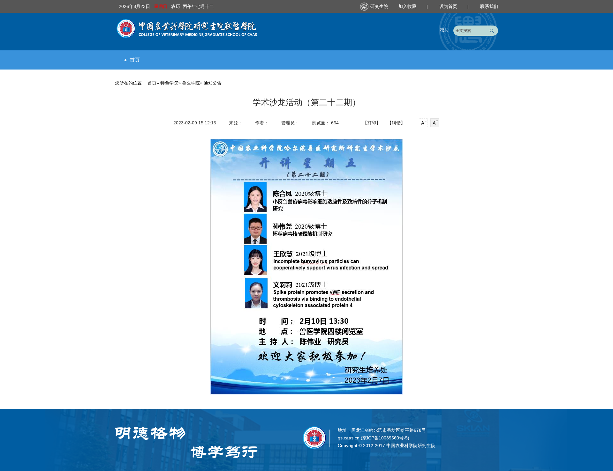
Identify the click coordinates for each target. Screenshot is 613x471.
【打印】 (372, 122)
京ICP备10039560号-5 (385, 437)
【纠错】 (396, 122)
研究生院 (379, 6)
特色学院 (169, 82)
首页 (135, 60)
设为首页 (448, 6)
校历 (444, 29)
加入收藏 (408, 6)
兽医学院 (191, 82)
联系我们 (489, 6)
